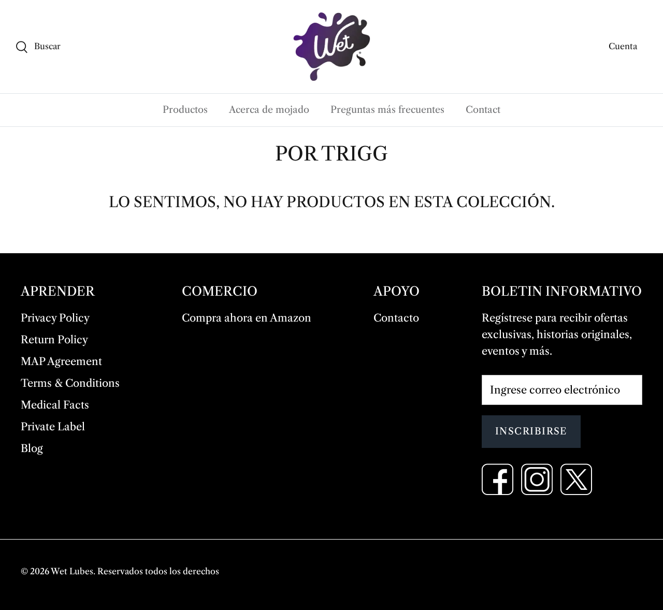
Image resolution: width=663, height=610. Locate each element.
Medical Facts (55, 405)
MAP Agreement (61, 361)
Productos (185, 109)
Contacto (396, 318)
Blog (32, 448)
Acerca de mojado (269, 109)
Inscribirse (531, 431)
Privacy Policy (55, 318)
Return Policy (54, 339)
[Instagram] (537, 479)
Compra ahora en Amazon (246, 318)
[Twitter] (576, 479)
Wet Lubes (72, 571)
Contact (483, 109)
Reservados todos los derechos (158, 571)
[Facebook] (497, 479)
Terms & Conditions (70, 383)
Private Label (53, 426)
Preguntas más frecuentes (387, 109)
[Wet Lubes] (331, 46)
